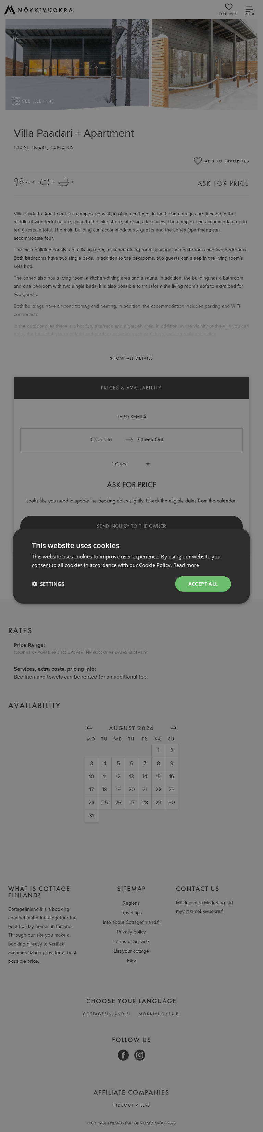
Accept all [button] (203, 583)
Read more (186, 565)
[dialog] (131, 566)
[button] (48, 584)
